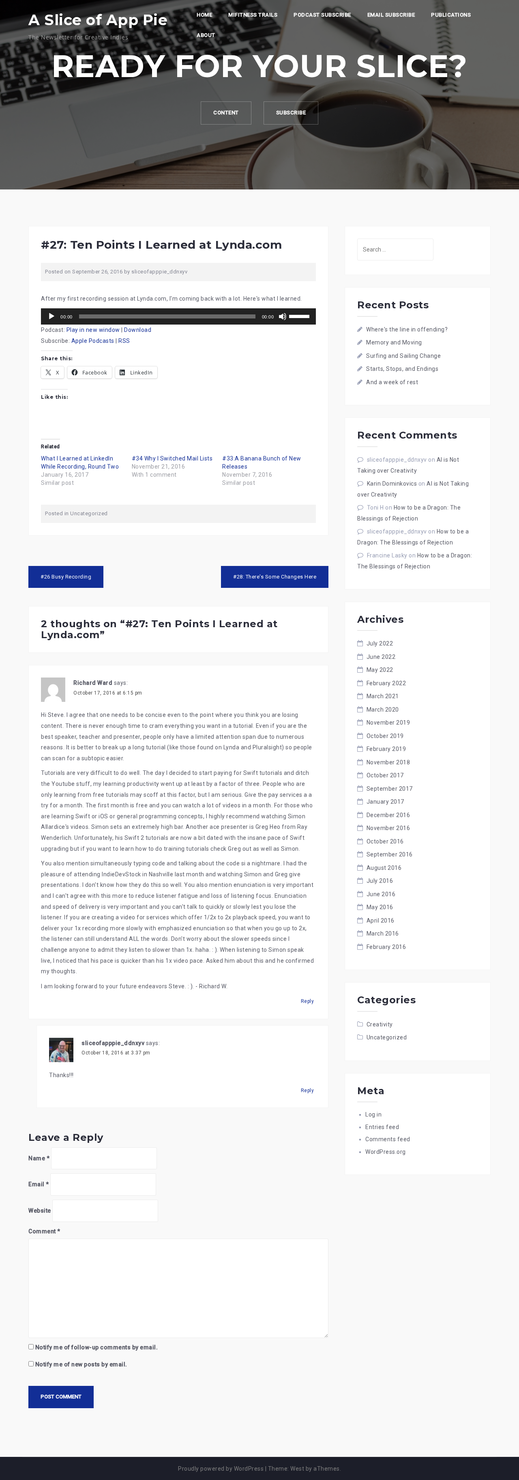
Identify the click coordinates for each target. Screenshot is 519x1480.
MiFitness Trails (252, 15)
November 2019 (388, 722)
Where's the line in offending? (407, 329)
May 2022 (380, 670)
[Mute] (283, 316)
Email (38, 1184)
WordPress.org (385, 1152)
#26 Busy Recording (66, 577)
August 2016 (384, 868)
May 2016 (380, 907)
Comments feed (387, 1139)
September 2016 (390, 854)
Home (204, 15)
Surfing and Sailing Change (403, 356)
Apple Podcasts (92, 341)
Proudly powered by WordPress (221, 1468)
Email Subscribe (391, 15)
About (206, 35)
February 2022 (386, 683)
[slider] (300, 315)
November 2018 (388, 762)
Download (137, 330)
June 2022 (381, 657)
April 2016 (381, 920)
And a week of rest (392, 382)
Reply (307, 1001)
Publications (451, 15)
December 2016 (388, 815)
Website (39, 1210)
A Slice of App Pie (97, 20)
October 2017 (385, 775)
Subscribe (291, 113)
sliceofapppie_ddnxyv (159, 272)
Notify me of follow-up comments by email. (96, 1347)
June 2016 (381, 894)
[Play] (51, 316)
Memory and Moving (394, 342)
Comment (44, 1231)
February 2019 (386, 749)
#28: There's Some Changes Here (274, 577)
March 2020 (383, 709)
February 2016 (386, 947)
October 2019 (385, 736)
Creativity (380, 1024)
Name (38, 1158)
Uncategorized (89, 513)
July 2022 (380, 643)
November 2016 (388, 828)
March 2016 (383, 933)
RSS (124, 341)
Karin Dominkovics (392, 483)
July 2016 (380, 881)
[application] (178, 316)
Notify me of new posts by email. (81, 1364)
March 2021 (383, 696)
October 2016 (385, 841)
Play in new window (93, 330)
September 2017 (390, 788)
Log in (373, 1114)
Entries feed (382, 1127)
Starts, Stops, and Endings (402, 369)
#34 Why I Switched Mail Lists (172, 458)
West (297, 1468)
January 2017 (385, 801)
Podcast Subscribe (322, 15)
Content (226, 113)
